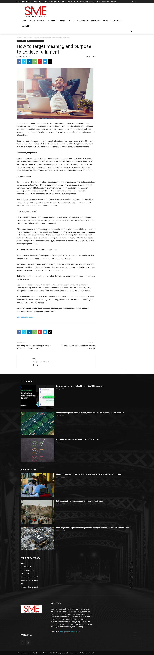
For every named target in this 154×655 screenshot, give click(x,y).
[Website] (34, 365)
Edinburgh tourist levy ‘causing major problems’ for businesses (79, 501)
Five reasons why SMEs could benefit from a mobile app (78, 347)
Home (19, 38)
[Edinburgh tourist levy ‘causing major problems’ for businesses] (37, 512)
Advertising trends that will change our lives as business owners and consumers (34, 347)
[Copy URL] (50, 61)
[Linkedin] (132, 1)
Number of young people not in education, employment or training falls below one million (89, 474)
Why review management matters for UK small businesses (77, 439)
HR (28, 41)
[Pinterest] (40, 61)
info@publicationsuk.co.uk (70, 632)
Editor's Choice (27, 38)
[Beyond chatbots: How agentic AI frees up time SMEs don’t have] (37, 397)
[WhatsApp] (34, 61)
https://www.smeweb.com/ (40, 362)
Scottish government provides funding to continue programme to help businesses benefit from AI (92, 528)
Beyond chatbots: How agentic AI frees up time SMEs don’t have (79, 386)
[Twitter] (136, 1)
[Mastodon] (38, 365)
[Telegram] (45, 61)
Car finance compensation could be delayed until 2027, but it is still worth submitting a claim (90, 413)
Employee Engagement (37, 41)
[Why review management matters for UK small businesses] (37, 450)
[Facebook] (19, 61)
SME (20, 56)
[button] (130, 31)
